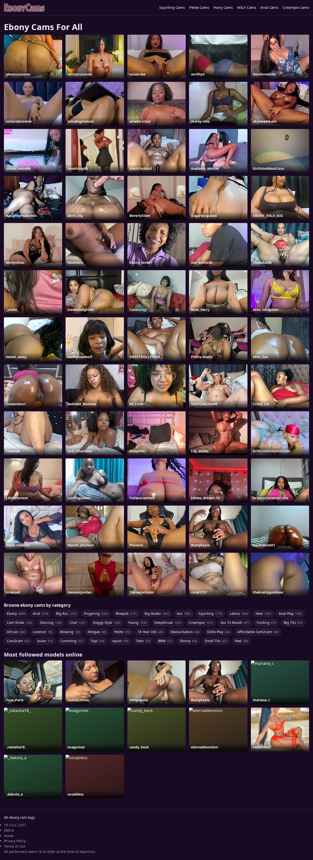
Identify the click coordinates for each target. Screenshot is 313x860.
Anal (40, 613)
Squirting (210, 613)
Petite (122, 631)
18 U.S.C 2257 (15, 825)
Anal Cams (269, 7)
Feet (241, 640)
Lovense (43, 631)
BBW (165, 640)
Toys (97, 640)
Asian (45, 640)
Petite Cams (199, 7)
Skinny (188, 640)
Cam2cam (18, 640)
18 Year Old (150, 631)
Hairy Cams (223, 7)
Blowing (70, 631)
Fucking (266, 622)
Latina (239, 613)
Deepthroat (167, 622)
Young (137, 622)
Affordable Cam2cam (258, 631)
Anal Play (290, 613)
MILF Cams (246, 7)
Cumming (71, 640)
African (16, 631)
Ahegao (97, 631)
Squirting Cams (172, 7)
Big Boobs (157, 613)
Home (8, 835)
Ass (184, 613)
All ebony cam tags (19, 817)
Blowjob (126, 613)
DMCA (9, 830)
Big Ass (66, 613)
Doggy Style (107, 622)
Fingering (96, 613)
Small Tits (216, 640)
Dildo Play (218, 631)
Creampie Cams (296, 7)
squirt (120, 640)
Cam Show (19, 622)
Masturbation (185, 631)
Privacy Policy (15, 841)
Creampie (201, 622)
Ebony (16, 613)
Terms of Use (14, 846)
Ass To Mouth (235, 622)
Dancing (51, 622)
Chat (77, 622)
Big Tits (293, 622)
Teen (143, 640)
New (263, 613)
